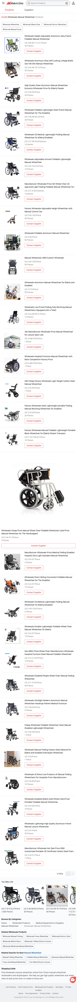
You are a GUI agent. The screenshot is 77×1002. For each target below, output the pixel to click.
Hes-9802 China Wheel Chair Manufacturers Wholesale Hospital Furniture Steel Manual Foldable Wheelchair (49, 652)
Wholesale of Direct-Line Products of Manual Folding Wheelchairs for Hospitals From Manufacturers (48, 776)
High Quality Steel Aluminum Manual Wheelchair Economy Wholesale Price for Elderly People (46, 87)
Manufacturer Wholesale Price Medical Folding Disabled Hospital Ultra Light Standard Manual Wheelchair (49, 554)
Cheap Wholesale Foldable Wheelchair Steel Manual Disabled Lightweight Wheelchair (48, 726)
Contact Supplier (33, 51)
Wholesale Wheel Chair (31, 24)
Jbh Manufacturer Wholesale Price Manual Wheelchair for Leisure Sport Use (49, 333)
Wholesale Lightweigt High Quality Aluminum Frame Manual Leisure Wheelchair (48, 825)
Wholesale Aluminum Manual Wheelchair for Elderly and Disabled (49, 284)
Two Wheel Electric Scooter (39, 962)
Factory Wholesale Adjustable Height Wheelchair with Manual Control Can (48, 210)
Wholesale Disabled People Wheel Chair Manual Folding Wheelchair (49, 677)
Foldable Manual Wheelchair (37, 957)
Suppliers (28, 9)
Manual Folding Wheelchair (13, 957)
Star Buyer (59, 987)
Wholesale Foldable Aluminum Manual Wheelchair (47, 233)
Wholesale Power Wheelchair (37, 936)
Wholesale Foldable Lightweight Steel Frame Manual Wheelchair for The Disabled (48, 111)
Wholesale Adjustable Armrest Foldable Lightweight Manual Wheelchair (48, 161)
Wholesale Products (21, 923)
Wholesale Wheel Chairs (12, 941)
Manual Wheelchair (10, 926)
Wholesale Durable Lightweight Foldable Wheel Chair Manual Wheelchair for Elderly (48, 628)
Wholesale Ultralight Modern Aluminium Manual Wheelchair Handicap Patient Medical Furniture (46, 702)
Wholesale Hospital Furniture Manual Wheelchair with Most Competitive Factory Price (48, 358)
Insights (38, 990)
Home (4, 923)
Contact (55, 993)
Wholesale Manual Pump (12, 29)
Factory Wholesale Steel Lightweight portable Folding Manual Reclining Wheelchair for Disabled (48, 407)
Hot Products (11, 987)
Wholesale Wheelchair (11, 24)
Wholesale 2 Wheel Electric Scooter (37, 941)
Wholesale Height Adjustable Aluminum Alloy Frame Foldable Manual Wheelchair (48, 37)
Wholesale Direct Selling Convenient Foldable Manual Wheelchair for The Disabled (48, 578)
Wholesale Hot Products (44, 987)
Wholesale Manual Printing (13, 936)
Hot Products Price (25, 987)
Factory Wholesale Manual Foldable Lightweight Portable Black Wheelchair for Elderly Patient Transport (50, 432)
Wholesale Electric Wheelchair (55, 24)
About (21, 993)
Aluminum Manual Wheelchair (63, 957)
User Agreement (31, 993)
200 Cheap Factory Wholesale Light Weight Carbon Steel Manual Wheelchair (50, 382)
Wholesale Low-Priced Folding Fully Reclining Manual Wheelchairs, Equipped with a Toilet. (48, 308)
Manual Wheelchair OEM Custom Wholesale (44, 257)
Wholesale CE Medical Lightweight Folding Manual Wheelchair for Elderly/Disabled (47, 136)
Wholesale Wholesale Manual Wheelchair (18, 946)
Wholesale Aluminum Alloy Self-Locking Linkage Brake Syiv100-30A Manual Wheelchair (49, 62)
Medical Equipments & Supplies (50, 923)
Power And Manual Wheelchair (14, 962)
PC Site (68, 987)
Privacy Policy (45, 993)
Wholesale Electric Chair (61, 936)
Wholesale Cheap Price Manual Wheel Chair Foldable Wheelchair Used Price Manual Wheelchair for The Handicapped (35, 532)
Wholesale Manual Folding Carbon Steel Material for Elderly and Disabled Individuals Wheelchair (48, 751)
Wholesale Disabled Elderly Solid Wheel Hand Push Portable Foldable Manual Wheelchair (47, 800)
